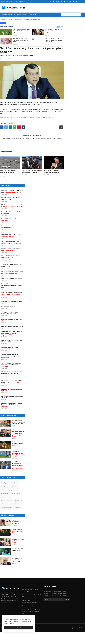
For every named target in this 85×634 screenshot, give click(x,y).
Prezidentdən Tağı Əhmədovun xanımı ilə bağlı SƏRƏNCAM (32, 171)
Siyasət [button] (10, 15)
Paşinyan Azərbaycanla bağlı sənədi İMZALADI (11, 341)
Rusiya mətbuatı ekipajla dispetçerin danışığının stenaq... (7, 172)
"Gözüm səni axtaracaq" (18, 454)
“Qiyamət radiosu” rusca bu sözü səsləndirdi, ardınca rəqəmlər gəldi (11, 356)
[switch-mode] (51, 1)
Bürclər (20, 504)
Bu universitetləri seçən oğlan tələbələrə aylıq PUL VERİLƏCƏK (18, 422)
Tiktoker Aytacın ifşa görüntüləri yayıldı (18, 540)
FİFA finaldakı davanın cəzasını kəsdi (12, 205)
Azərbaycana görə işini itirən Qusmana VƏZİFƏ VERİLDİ (17, 560)
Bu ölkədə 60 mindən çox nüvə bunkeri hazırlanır (47, 138)
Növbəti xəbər (37, 136)
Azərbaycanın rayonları (6, 500)
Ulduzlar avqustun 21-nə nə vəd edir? (11, 319)
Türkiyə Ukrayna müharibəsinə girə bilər (11, 257)
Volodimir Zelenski (16, 493)
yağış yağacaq (18, 507)
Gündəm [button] (4, 15)
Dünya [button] (30, 15)
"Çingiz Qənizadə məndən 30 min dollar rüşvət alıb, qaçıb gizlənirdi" (18, 433)
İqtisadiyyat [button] (17, 15)
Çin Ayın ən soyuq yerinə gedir (12, 272)
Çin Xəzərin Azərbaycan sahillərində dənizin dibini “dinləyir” (11, 382)
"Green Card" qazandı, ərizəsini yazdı (11, 294)
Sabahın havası (14, 483)
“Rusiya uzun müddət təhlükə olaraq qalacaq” (17, 138)
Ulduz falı (13, 486)
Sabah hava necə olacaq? (8, 306)
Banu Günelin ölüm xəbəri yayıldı (17, 550)
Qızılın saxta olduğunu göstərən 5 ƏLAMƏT (18, 442)
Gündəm (10, 19)
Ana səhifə (3, 19)
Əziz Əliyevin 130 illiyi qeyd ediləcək (11, 389)
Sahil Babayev (11, 123)
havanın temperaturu (6, 507)
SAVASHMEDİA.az (5, 102)
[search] (82, 14)
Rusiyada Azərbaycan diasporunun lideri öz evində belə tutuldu (11, 234)
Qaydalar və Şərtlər (77, 628)
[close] (32, 617)
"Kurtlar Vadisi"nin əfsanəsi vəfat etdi (17, 531)
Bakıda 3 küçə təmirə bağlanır (10, 219)
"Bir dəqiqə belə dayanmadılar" (10, 312)
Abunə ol (66, 599)
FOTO (55, 2)
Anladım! (18, 628)
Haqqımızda (9, 1)
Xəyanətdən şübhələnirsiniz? (11, 212)
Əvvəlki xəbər (27, 136)
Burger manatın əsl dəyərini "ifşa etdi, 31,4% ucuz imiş (11, 404)
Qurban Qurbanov (5, 497)
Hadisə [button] (24, 15)
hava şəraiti (13, 504)
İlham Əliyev (4, 483)
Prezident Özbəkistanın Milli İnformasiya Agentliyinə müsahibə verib (11, 285)
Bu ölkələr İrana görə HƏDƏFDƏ (10, 348)
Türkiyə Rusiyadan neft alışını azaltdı (11, 278)
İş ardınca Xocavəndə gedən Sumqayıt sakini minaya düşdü (12, 226)
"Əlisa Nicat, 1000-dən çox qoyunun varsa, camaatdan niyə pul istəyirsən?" (11, 333)
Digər (35, 15)
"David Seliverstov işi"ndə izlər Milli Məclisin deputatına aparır (17, 465)
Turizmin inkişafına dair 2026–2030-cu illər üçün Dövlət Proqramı (11, 364)
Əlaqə (15, 1)
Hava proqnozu (5, 493)
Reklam (3, 1)
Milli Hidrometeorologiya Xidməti (9, 490)
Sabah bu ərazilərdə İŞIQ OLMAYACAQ (12, 326)
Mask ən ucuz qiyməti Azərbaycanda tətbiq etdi (52, 171)
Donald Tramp (4, 486)
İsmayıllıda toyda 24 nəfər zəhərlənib (11, 301)
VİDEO (60, 2)
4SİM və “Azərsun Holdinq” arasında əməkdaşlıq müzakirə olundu (11, 373)
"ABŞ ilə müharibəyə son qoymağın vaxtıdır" (11, 265)
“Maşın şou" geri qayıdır (12, 242)
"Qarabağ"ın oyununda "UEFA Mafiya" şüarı (12, 191)
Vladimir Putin (18, 500)
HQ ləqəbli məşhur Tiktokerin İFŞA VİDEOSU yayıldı (17, 521)
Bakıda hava (4, 504)
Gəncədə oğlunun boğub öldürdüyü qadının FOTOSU (11, 198)
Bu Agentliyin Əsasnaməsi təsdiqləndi (12, 397)
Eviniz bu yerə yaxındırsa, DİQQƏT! (11, 249)
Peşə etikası (21, 1)
